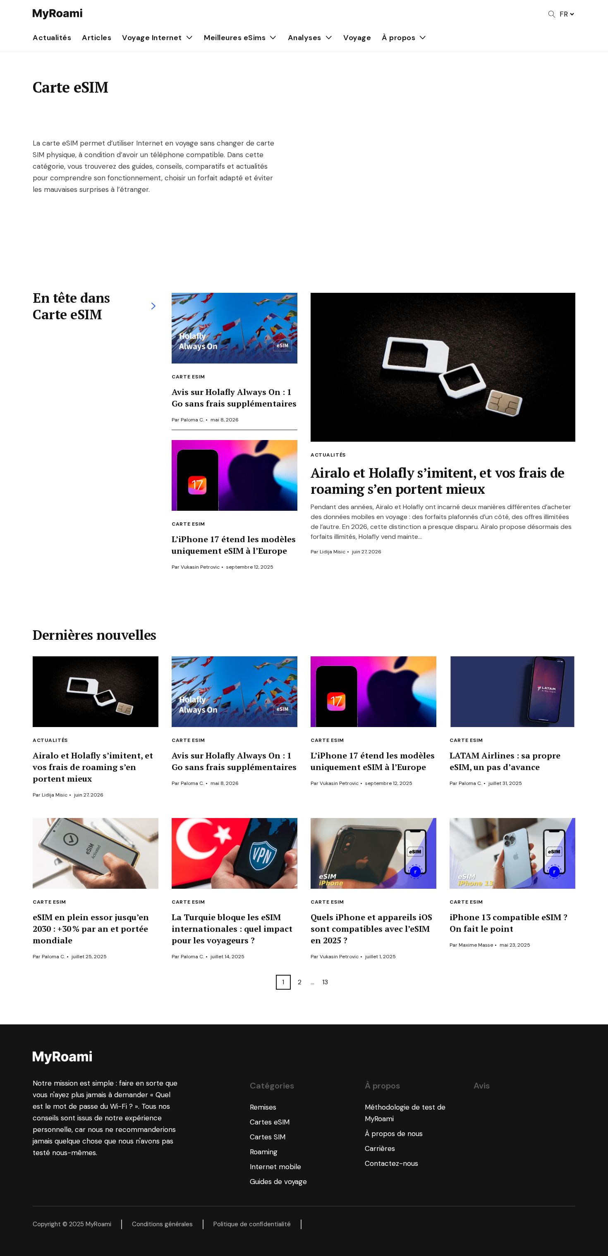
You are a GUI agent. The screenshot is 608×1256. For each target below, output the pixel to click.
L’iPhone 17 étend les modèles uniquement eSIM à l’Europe (234, 545)
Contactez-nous (391, 1163)
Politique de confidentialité (252, 1224)
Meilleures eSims (235, 38)
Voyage (357, 38)
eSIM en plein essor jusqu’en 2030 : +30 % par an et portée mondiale (91, 928)
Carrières (380, 1148)
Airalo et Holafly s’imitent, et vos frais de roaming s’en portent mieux (438, 481)
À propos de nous (394, 1133)
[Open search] (552, 14)
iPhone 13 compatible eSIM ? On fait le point (508, 922)
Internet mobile (275, 1166)
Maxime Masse (476, 945)
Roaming (264, 1151)
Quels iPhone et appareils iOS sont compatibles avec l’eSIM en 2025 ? (371, 928)
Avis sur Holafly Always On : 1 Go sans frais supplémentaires (234, 397)
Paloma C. (192, 419)
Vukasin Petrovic (200, 567)
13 (325, 982)
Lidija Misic (332, 551)
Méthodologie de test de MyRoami (405, 1113)
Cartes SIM (267, 1136)
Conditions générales (162, 1224)
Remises (263, 1107)
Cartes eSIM (270, 1122)
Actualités (52, 38)
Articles (96, 38)
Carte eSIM (188, 376)
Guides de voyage (278, 1181)
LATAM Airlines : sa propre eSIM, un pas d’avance (505, 761)
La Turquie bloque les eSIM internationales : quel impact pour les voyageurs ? (232, 928)
